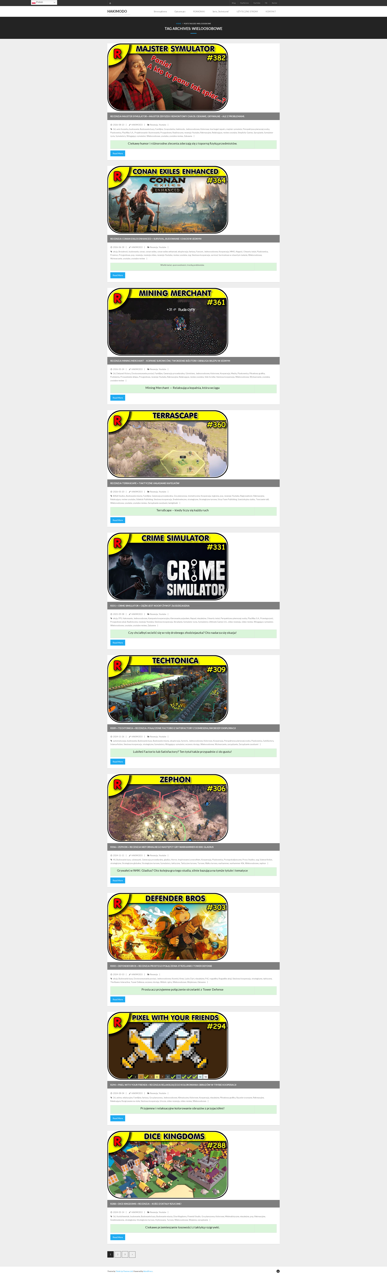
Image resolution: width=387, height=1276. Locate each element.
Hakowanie (128, 618)
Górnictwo (190, 373)
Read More (118, 153)
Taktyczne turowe (189, 863)
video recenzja (234, 622)
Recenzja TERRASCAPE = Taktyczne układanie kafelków (144, 483)
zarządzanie (232, 744)
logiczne (215, 496)
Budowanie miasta (134, 496)
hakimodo (180, 129)
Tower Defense (137, 982)
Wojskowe (192, 982)
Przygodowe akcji (118, 622)
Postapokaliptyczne (233, 859)
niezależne (201, 618)
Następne (132, 1254)
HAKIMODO (137, 125)
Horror (174, 859)
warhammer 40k (237, 863)
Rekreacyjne (205, 132)
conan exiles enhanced (167, 251)
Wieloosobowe (153, 136)
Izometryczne (194, 496)
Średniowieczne (180, 499)
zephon (262, 863)
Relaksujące (217, 132)
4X (114, 859)
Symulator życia (190, 622)
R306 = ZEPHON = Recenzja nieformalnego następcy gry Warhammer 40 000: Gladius (161, 847)
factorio (184, 741)
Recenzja (154, 125)
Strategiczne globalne (131, 863)
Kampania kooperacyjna (158, 618)
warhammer (223, 863)
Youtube (162, 125)
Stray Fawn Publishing (227, 499)
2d (114, 373)
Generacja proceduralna (174, 373)
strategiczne (192, 499)
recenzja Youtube (191, 132)
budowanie (134, 129)
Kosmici (175, 978)
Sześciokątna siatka (246, 499)
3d (114, 129)
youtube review (176, 136)
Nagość (239, 251)
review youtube (230, 132)
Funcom (199, 251)
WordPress (148, 1271)
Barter (274, 3)
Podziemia (115, 377)
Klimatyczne (183, 1097)
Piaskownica (115, 132)
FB (266, 3)
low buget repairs (217, 129)
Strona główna (160, 11)
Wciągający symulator (136, 136)
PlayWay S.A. (128, 132)
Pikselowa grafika (257, 373)
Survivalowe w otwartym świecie (233, 255)
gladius (167, 859)
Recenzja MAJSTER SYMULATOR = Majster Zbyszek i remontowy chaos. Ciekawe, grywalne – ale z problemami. (177, 116)
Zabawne (188, 136)
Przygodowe (166, 132)
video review (247, 622)
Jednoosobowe (193, 129)
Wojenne (193, 1220)
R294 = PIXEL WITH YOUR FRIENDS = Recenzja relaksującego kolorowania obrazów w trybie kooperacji (173, 1084)
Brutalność (123, 251)
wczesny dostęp (192, 744)
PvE (207, 978)
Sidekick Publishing (144, 499)
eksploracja (183, 251)
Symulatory (121, 136)
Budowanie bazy (147, 129)
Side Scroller (210, 377)
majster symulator (234, 129)
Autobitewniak (122, 1216)
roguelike (214, 978)
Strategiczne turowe (208, 499)
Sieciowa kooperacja (201, 255)
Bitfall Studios (119, 496)
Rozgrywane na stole (131, 1101)
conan (142, 251)
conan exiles (151, 251)
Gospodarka (169, 129)
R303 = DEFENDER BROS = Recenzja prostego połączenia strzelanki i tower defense (161, 966)
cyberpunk (136, 859)
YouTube (256, 3)
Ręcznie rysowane (244, 1097)
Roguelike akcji (225, 978)
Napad (193, 618)
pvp (133, 255)
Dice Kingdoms (180, 1216)
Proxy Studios (248, 859)
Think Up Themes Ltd (124, 1271)
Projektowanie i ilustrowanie (147, 132)
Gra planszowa (180, 496)
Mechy (234, 373)
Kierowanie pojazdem (179, 618)
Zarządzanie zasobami (157, 503)
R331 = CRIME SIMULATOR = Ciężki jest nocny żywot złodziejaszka (150, 605)
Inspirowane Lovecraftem (189, 859)
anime (119, 1097)
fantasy (192, 251)
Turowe (200, 863)
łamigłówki (173, 503)
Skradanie (178, 622)
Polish (39, 2)
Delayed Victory (123, 373)
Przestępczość (266, 618)
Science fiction (116, 744)
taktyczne (175, 863)
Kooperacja (224, 251)
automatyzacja (119, 741)
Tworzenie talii (262, 499)
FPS (120, 618)
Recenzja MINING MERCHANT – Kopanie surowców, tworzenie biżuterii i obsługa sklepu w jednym (170, 360)
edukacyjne (128, 1097)
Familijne (159, 129)
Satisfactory (268, 741)
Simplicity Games (245, 132)
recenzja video (150, 255)
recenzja (139, 255)
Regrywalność (246, 496)
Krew (181, 978)
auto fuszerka (122, 129)
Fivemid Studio (194, 1216)
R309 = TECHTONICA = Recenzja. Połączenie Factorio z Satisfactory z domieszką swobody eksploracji (173, 728)
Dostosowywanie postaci (143, 373)
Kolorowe (204, 129)
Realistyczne (177, 132)
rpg (189, 255)
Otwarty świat (249, 251)
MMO (232, 251)
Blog (234, 3)
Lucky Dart (189, 978)
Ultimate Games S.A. (218, 622)
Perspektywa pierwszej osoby (256, 129)
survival (214, 255)
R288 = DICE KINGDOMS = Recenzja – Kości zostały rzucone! (146, 1203)
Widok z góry (166, 982)
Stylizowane (160, 1220)
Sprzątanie (258, 132)
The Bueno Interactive (120, 982)
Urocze (163, 1101)
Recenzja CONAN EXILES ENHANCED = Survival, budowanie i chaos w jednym (155, 238)
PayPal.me (244, 3)
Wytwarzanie (116, 258)
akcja (115, 251)
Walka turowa (211, 863)
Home (178, 23)
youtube (164, 136)
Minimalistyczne (232, 1216)
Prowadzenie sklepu (129, 377)
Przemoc (114, 255)
